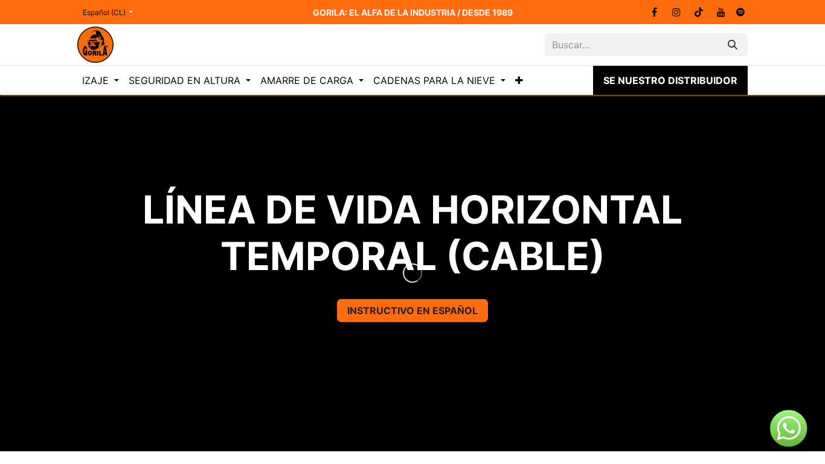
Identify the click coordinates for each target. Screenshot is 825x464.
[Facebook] (654, 12)
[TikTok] (698, 12)
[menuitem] (100, 80)
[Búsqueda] (732, 44)
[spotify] (740, 12)
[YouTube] (721, 12)
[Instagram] (676, 12)
